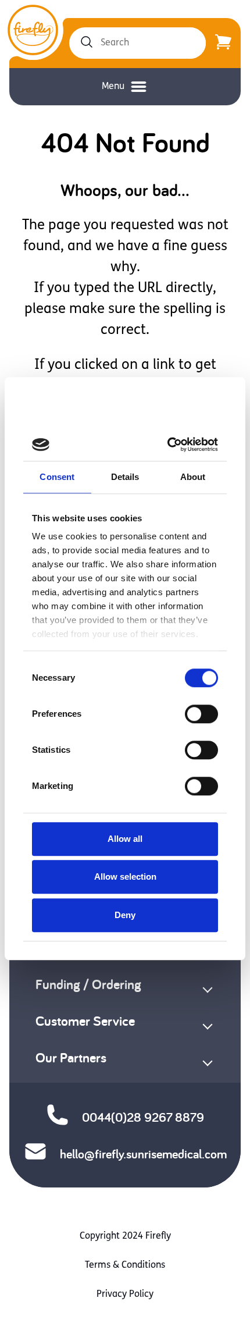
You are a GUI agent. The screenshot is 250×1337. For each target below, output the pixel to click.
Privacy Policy (125, 1294)
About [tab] (193, 477)
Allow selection (125, 876)
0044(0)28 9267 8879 (143, 1117)
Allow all (125, 839)
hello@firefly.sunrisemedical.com (143, 1154)
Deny (125, 915)
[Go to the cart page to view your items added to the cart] (223, 43)
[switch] (201, 714)
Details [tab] (125, 477)
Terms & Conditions (125, 1265)
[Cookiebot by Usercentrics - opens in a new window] (169, 444)
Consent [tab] (57, 477)
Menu (113, 86)
